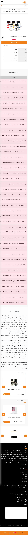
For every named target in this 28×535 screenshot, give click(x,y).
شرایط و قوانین (23, 472)
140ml (12, 340)
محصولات (15, 11)
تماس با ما (24, 478)
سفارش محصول (14, 42)
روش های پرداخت (23, 474)
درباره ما (25, 476)
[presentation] (24, 387)
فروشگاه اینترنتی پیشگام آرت (21, 11)
